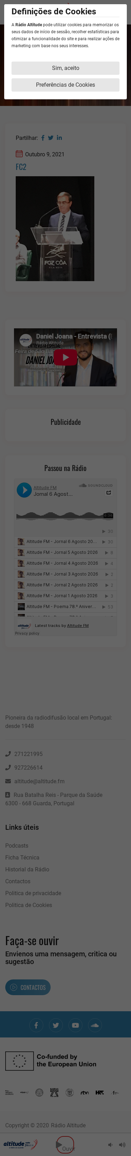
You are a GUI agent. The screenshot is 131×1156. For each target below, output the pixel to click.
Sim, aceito (65, 68)
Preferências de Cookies (65, 84)
